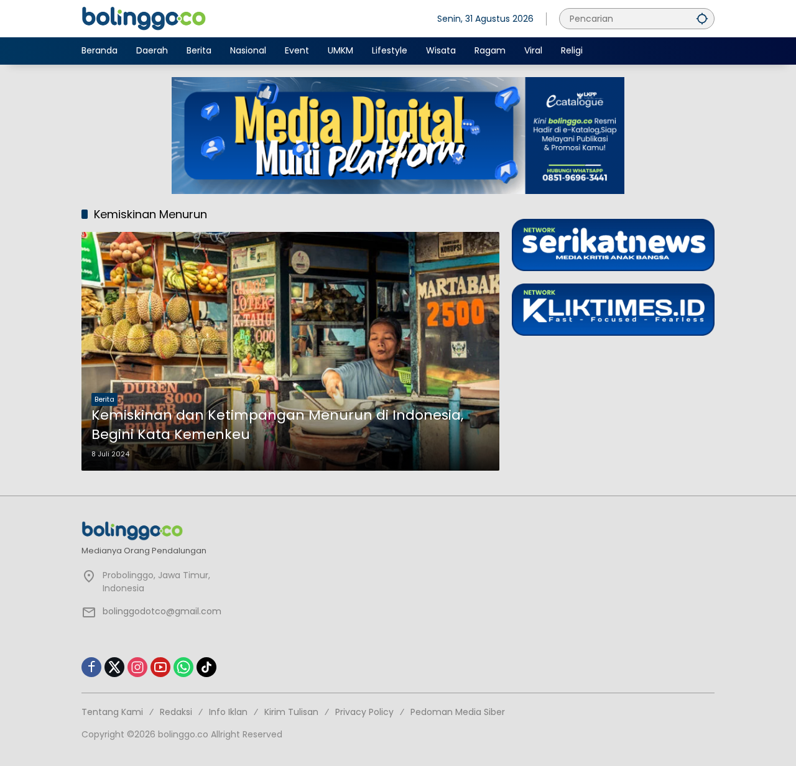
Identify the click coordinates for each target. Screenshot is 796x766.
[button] (702, 18)
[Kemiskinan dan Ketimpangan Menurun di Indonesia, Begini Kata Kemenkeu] (290, 351)
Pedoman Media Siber (457, 712)
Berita (104, 399)
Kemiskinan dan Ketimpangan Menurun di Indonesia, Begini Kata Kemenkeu (277, 425)
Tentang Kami (112, 712)
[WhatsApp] (183, 667)
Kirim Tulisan (291, 712)
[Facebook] (91, 667)
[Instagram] (137, 667)
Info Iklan (228, 712)
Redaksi (176, 712)
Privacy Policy (364, 712)
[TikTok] (206, 667)
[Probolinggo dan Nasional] (143, 18)
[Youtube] (160, 667)
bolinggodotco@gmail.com (162, 611)
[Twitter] (114, 667)
